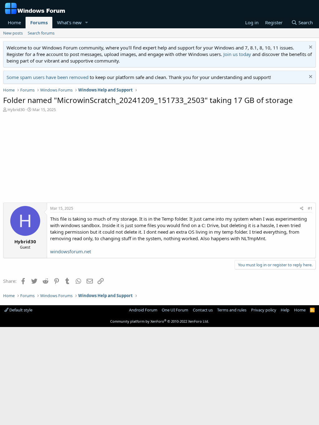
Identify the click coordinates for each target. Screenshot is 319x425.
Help (285, 310)
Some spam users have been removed (47, 77)
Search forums (41, 33)
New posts (13, 33)
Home (14, 22)
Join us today (237, 54)
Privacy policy (263, 310)
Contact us (203, 310)
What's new (69, 22)
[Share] (302, 208)
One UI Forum (175, 310)
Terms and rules (231, 310)
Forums (39, 22)
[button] (86, 22)
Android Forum (143, 310)
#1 (310, 208)
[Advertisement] (159, 159)
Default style (20, 310)
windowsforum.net (70, 251)
